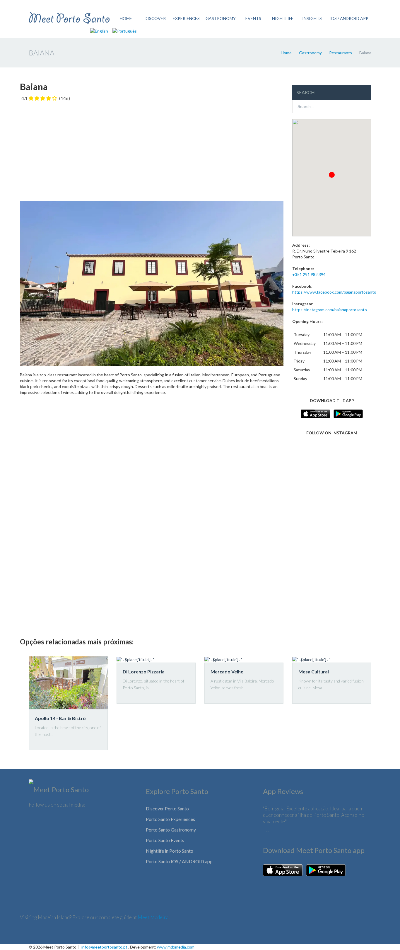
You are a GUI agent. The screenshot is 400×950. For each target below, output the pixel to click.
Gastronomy (310, 52)
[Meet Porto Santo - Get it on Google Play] (348, 413)
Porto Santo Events (165, 840)
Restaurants (340, 52)
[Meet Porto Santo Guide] (59, 791)
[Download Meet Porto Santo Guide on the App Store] (282, 869)
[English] (99, 30)
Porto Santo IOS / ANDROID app (179, 861)
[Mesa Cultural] (331, 659)
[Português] (124, 30)
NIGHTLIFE (282, 18)
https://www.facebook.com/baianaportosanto (334, 291)
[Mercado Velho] (243, 659)
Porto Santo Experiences (170, 819)
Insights (312, 18)
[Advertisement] (151, 148)
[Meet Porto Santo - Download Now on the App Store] (315, 413)
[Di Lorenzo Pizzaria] (156, 659)
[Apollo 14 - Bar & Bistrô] (68, 682)
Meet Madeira (153, 917)
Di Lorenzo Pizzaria (144, 671)
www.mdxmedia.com (175, 946)
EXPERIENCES (186, 18)
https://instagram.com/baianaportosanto (329, 309)
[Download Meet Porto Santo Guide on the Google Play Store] (326, 869)
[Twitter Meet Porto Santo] (54, 821)
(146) (64, 98)
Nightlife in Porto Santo (169, 851)
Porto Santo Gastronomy (171, 829)
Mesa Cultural (313, 671)
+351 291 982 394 (309, 274)
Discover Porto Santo (167, 808)
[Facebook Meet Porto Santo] (36, 821)
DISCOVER (155, 18)
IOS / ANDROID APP (348, 18)
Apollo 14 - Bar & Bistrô (60, 718)
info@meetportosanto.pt (104, 946)
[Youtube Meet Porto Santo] (91, 821)
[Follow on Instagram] (331, 464)
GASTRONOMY (221, 18)
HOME (126, 18)
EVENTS (253, 18)
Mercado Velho (227, 671)
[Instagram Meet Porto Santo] (73, 821)
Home (286, 52)
